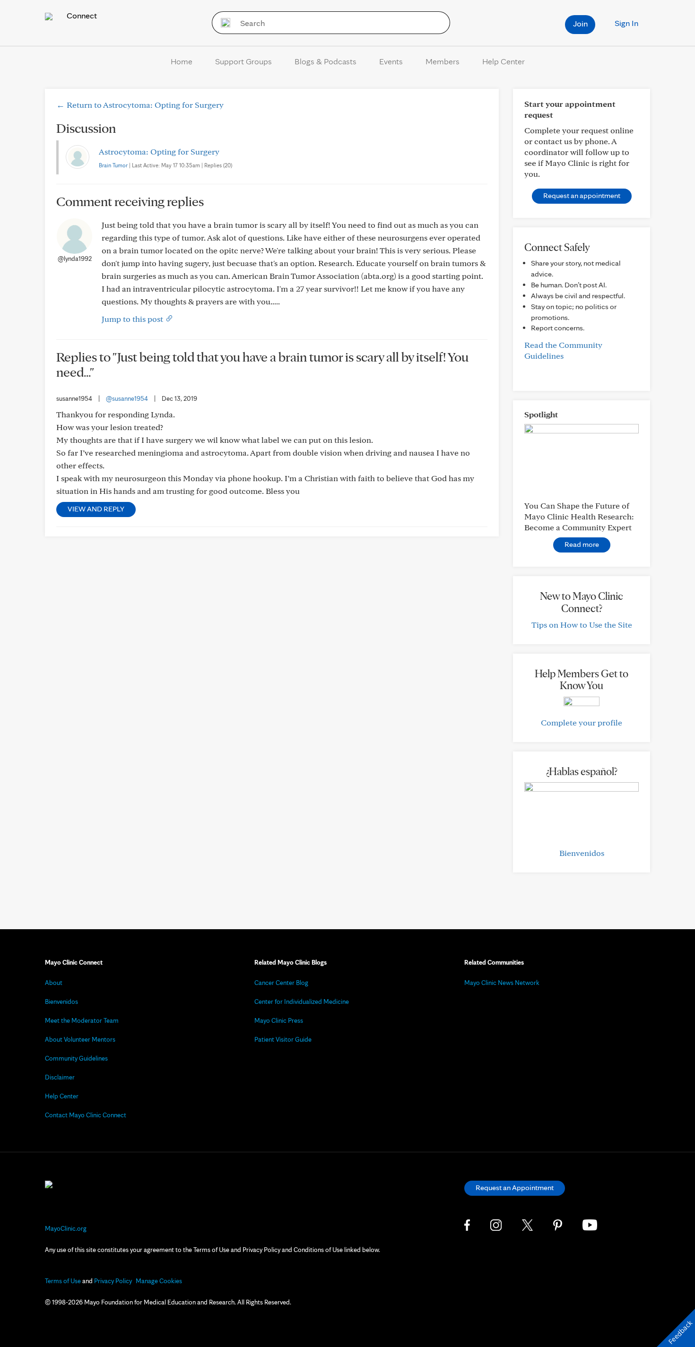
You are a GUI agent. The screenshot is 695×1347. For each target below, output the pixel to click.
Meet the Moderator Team (82, 1020)
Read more (582, 544)
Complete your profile (581, 722)
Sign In (626, 23)
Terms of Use (63, 1281)
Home (181, 61)
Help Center (503, 61)
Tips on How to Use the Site (581, 625)
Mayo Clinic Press (278, 1020)
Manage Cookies (159, 1281)
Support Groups (243, 61)
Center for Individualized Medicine (301, 1001)
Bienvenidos (581, 853)
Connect (81, 15)
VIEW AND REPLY (96, 508)
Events (391, 61)
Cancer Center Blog (281, 982)
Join (580, 23)
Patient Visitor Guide (283, 1039)
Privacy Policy (113, 1281)
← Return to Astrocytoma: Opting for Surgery (140, 105)
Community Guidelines (76, 1058)
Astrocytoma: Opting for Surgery (159, 151)
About (53, 982)
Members (443, 61)
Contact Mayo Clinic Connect (85, 1115)
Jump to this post (133, 319)
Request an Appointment (515, 1187)
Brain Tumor (113, 165)
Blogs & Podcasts (325, 61)
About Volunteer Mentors (80, 1039)
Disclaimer (60, 1077)
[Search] (222, 22)
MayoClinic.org (66, 1228)
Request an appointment (581, 195)
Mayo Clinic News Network (501, 982)
